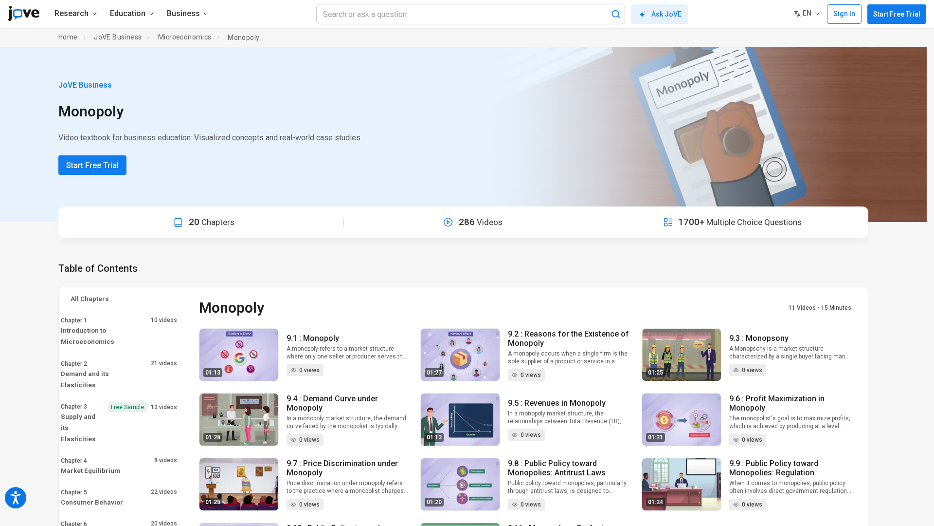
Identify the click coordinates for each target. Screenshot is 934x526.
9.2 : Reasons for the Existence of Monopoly (568, 338)
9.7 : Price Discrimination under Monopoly (342, 468)
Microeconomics (185, 37)
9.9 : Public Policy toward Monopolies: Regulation (773, 468)
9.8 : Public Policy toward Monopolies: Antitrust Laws (557, 468)
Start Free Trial (896, 14)
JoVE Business (118, 37)
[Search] (616, 14)
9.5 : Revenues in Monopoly (557, 403)
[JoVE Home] (23, 13)
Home (68, 37)
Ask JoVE (666, 14)
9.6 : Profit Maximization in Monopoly (777, 403)
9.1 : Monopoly (313, 338)
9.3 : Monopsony (759, 338)
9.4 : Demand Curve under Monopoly (332, 403)
